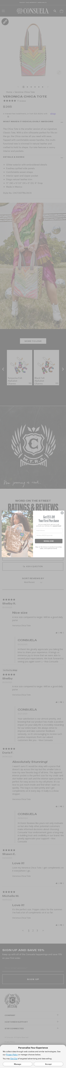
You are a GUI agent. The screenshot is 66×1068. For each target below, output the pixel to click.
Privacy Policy (12, 1054)
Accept (48, 1064)
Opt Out (13, 1058)
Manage (17, 1064)
